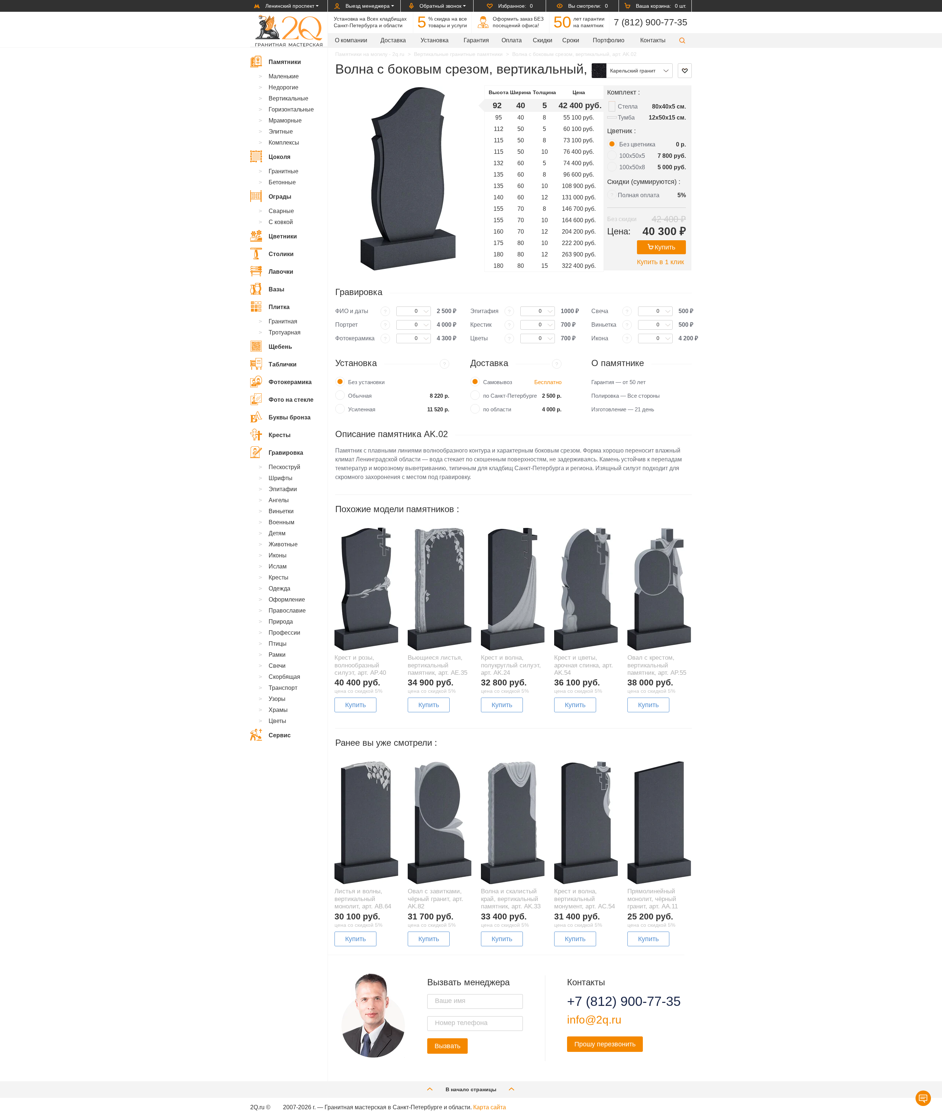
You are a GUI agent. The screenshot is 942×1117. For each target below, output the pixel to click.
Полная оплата (638, 195)
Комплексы (284, 142)
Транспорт (283, 688)
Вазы (276, 289)
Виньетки (281, 511)
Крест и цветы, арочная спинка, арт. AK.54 (583, 665)
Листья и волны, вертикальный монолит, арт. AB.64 (362, 899)
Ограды (280, 197)
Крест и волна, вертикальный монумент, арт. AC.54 (584, 899)
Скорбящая (284, 677)
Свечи (277, 666)
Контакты (653, 40)
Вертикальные (288, 98)
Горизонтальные (291, 109)
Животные (283, 544)
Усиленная (361, 409)
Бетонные (282, 182)
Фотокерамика (290, 382)
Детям (277, 533)
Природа (281, 621)
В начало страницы (471, 1089)
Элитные (281, 131)
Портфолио (608, 40)
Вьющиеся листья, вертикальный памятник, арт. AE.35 (437, 665)
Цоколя (279, 157)
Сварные (281, 211)
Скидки (542, 40)
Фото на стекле (291, 400)
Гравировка (286, 453)
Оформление (287, 599)
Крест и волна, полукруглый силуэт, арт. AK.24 (511, 665)
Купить (665, 247)
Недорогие (283, 87)
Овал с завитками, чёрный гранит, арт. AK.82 (435, 899)
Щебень (280, 347)
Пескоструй (284, 467)
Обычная (360, 396)
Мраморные (285, 120)
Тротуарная (285, 332)
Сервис (280, 735)
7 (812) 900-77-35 (650, 22)
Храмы (278, 710)
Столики (281, 254)
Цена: (619, 231)
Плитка (279, 307)
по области (497, 409)
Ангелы (279, 500)
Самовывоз (497, 382)
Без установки (366, 382)
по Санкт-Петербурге (510, 396)
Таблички (283, 364)
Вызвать (447, 1046)
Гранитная (283, 321)
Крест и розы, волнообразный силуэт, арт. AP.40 (360, 665)
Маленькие (284, 76)
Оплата (512, 40)
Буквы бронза (290, 417)
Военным (281, 522)
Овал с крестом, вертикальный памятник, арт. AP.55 (656, 665)
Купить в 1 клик (660, 262)
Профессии (284, 633)
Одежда (279, 588)
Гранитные (283, 171)
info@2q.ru (594, 1020)
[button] (682, 40)
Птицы (278, 644)
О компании (351, 40)
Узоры (277, 699)
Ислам (278, 566)
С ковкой (281, 222)
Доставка (393, 40)
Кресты (280, 435)
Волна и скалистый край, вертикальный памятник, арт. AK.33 (511, 899)
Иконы (278, 555)
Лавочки (281, 272)
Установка (435, 40)
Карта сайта (489, 1107)
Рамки (277, 655)
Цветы (277, 721)
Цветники (283, 236)
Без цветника (637, 144)
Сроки (570, 40)
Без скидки (622, 219)
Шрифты (281, 478)
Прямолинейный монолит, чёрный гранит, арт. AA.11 (652, 899)
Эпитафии (283, 489)
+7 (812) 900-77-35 (615, 1001)
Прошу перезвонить (604, 1044)
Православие (287, 610)
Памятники (285, 62)
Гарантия (476, 40)
